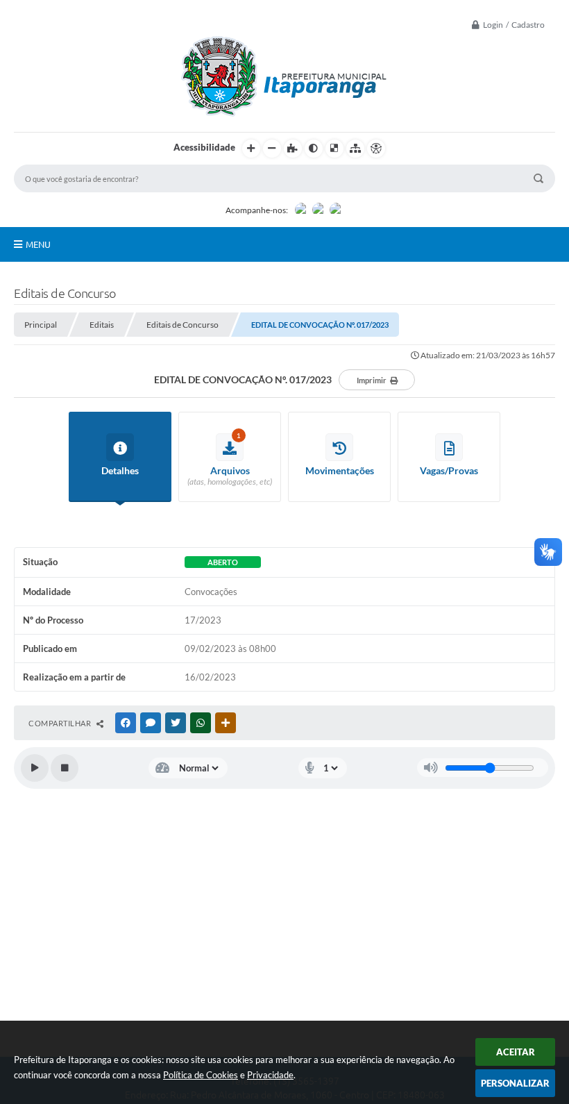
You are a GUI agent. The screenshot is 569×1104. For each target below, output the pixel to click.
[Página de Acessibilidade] (376, 149)
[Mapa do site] (355, 149)
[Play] (35, 768)
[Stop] (64, 768)
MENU (38, 244)
